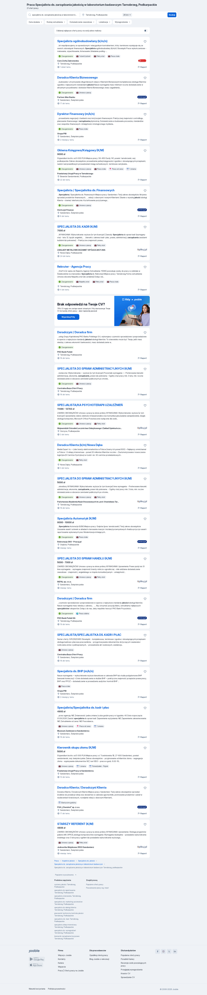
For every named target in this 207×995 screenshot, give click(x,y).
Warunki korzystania (37, 989)
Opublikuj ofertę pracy (98, 955)
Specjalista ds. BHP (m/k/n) (75, 671)
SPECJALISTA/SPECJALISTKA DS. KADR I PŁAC (89, 635)
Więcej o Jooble (65, 955)
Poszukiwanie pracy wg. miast (97, 888)
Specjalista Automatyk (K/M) (76, 518)
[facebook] (157, 951)
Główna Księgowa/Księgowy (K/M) (80, 150)
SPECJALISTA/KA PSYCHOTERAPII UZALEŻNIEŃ (90, 405)
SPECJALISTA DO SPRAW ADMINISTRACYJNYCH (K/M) (94, 368)
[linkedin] (174, 951)
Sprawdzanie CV (128, 977)
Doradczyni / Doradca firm (74, 332)
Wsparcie (62, 967)
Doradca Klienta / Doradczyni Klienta (81, 787)
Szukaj (172, 15)
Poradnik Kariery (127, 959)
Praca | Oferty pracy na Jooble (71, 970)
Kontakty (61, 959)
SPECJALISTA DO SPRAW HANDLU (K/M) (84, 558)
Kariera (61, 963)
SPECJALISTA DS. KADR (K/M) (77, 226)
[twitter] (169, 951)
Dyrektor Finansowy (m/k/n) (76, 114)
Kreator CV (125, 973)
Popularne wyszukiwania (64, 875)
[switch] (146, 30)
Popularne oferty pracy (94, 884)
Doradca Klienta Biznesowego (77, 77)
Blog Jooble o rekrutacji (99, 959)
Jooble (175, 989)
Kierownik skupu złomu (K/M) (76, 747)
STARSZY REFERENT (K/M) (75, 824)
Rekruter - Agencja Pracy (74, 266)
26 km (126, 15)
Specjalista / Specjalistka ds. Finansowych (86, 190)
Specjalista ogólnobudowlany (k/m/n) (82, 41)
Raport (143, 67)
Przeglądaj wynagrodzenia (131, 969)
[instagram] (163, 951)
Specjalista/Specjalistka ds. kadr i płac (83, 707)
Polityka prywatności (56, 989)
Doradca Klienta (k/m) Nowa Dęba (80, 445)
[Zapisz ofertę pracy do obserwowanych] (145, 41)
